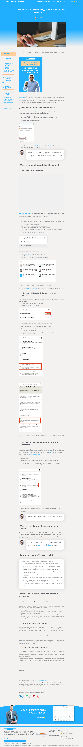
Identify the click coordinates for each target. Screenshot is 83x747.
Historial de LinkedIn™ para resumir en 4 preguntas (8, 92)
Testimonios (56, 1)
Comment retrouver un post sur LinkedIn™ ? (8, 108)
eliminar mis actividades (6, 68)
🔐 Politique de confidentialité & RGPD (67, 734)
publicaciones (36, 145)
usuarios (51, 452)
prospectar (27, 449)
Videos (64, 1)
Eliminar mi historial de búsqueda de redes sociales (8, 71)
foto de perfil (28, 254)
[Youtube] (23, 1)
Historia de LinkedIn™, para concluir (8, 87)
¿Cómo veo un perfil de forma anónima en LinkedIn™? (9, 77)
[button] (73, 1)
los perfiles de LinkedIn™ (32, 288)
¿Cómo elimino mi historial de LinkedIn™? (9, 64)
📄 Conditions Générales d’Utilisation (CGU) (67, 736)
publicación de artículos (25, 213)
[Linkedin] (21, 1)
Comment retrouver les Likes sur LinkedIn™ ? (8, 100)
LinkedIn (34, 112)
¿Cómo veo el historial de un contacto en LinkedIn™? (8, 82)
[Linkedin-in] (4, 738)
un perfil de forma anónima (34, 454)
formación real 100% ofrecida (44, 545)
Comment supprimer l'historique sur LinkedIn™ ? (8, 104)
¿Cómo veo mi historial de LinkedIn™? (8, 60)
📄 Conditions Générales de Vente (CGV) (67, 739)
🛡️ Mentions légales (64, 731)
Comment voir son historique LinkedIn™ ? (8, 97)
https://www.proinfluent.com (41, 680)
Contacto (69, 1)
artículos (49, 145)
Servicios (50, 1)
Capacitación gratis (42, 1)
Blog (61, 1)
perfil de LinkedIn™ (30, 457)
